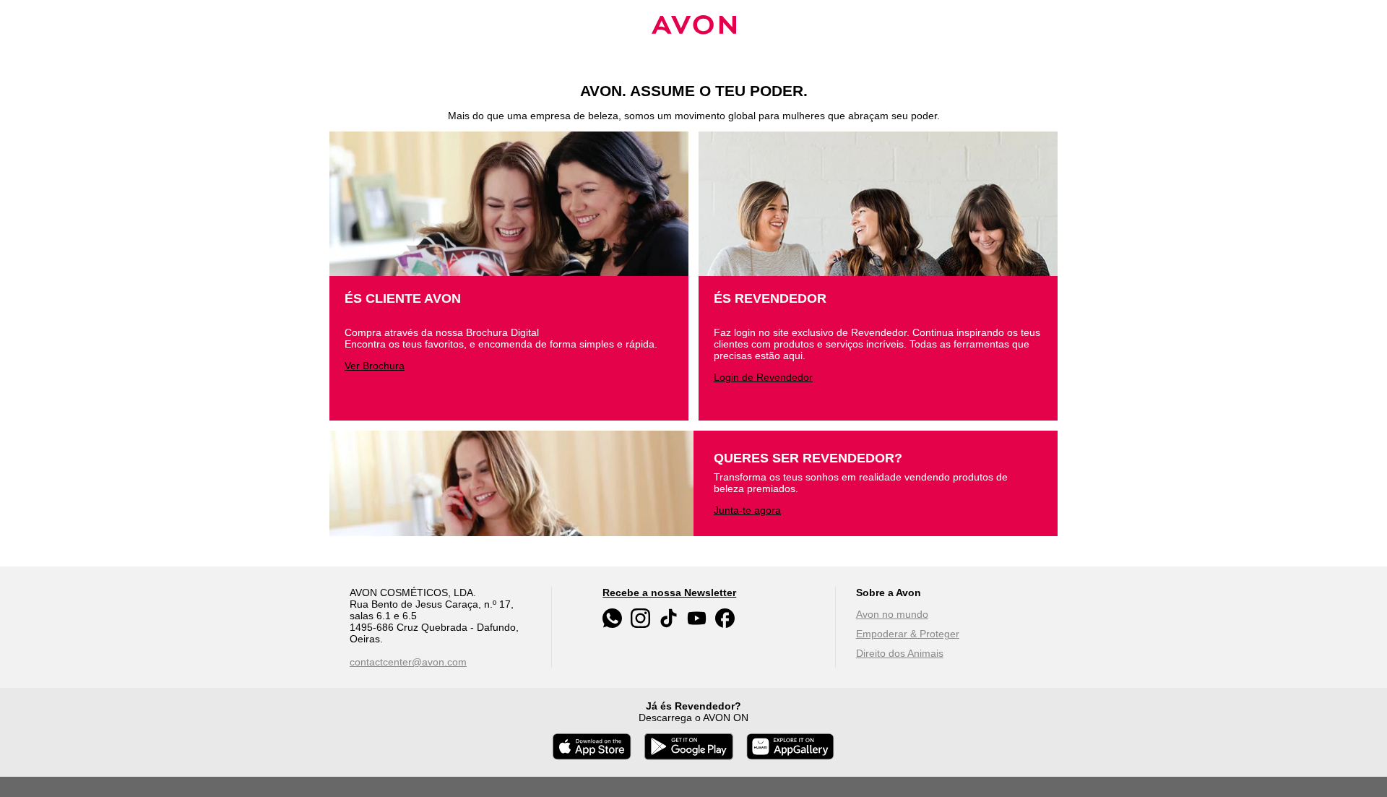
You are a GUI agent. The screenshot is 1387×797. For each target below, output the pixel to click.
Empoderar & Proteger (907, 633)
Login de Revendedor (763, 377)
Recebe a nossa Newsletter (669, 592)
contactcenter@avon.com (408, 662)
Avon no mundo (892, 614)
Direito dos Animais (899, 653)
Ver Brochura (375, 365)
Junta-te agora (747, 510)
